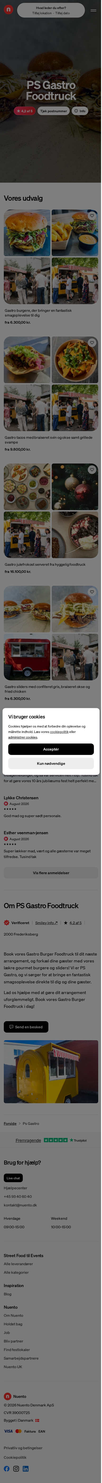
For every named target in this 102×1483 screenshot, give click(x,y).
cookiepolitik (59, 731)
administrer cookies (22, 737)
